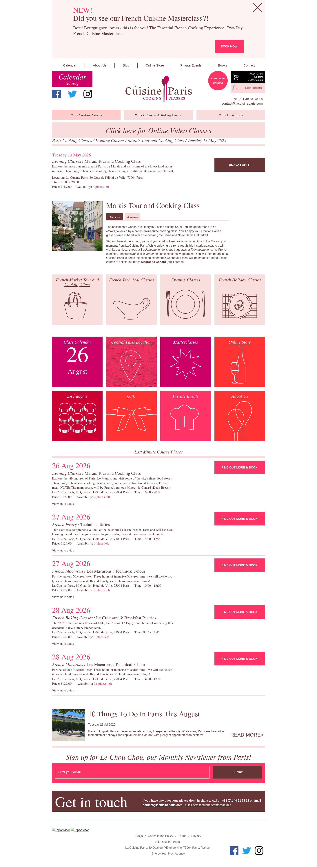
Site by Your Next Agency (168, 853)
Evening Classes (110, 140)
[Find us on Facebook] (56, 94)
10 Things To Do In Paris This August (144, 713)
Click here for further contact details (208, 805)
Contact (249, 65)
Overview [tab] (114, 217)
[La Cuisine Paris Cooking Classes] (158, 89)
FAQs (139, 836)
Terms (182, 836)
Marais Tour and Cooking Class (156, 140)
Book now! (229, 46)
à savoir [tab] (132, 217)
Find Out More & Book (240, 467)
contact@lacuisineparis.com (242, 103)
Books (222, 65)
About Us (99, 65)
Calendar (69, 65)
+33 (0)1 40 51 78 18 (247, 99)
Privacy (196, 836)
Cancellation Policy (160, 836)
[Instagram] (87, 94)
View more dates (63, 503)
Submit (238, 772)
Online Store (155, 65)
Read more (245, 735)
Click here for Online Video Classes (159, 130)
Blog (126, 65)
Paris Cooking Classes (72, 140)
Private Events (191, 65)
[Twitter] (72, 94)
